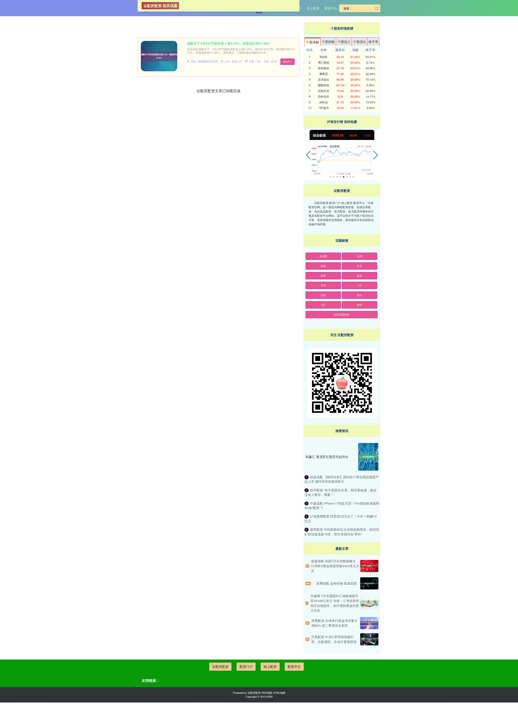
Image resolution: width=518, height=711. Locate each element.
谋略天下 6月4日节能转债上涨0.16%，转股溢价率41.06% (228, 43)
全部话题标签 (341, 314)
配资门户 (246, 666)
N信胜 (323, 57)
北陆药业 (323, 91)
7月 (360, 285)
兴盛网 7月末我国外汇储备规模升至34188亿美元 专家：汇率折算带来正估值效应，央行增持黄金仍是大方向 (334, 603)
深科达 (323, 102)
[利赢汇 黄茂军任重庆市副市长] (368, 457)
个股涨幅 (312, 42)
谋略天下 (287, 61)
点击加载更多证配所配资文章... (218, 90)
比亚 (359, 266)
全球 (359, 256)
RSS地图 (266, 693)
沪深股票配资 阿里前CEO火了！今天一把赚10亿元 (341, 518)
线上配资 (313, 8)
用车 (323, 276)
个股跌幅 (328, 41)
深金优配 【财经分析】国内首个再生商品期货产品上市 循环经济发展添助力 (342, 479)
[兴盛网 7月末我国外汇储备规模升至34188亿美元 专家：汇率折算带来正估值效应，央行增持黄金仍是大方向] (369, 603)
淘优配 (323, 256)
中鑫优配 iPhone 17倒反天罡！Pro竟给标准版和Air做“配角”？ (342, 505)
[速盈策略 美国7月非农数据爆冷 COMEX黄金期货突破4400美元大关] (369, 566)
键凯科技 (323, 85)
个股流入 (344, 41)
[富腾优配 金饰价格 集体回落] (369, 583)
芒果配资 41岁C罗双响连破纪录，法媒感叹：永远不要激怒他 (334, 639)
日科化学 (323, 96)
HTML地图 (279, 693)
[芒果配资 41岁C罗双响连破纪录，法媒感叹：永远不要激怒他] (369, 639)
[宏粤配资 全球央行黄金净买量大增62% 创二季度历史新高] (369, 623)
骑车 (359, 276)
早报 (323, 285)
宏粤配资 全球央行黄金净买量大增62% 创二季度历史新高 (334, 623)
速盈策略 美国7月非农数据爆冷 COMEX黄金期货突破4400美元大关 (335, 566)
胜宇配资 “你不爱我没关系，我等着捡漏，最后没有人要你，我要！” (341, 492)
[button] (308, 155)
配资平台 (331, 8)
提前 (323, 266)
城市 (359, 305)
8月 (323, 305)
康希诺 (323, 74)
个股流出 (359, 41)
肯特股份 (323, 68)
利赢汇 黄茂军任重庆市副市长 (327, 456)
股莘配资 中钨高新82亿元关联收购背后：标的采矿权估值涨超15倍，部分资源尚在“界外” (342, 531)
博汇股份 (323, 62)
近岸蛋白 (323, 79)
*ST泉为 (323, 108)
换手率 (373, 41)
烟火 (359, 295)
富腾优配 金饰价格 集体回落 (336, 583)
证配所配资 (220, 666)
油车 (323, 295)
